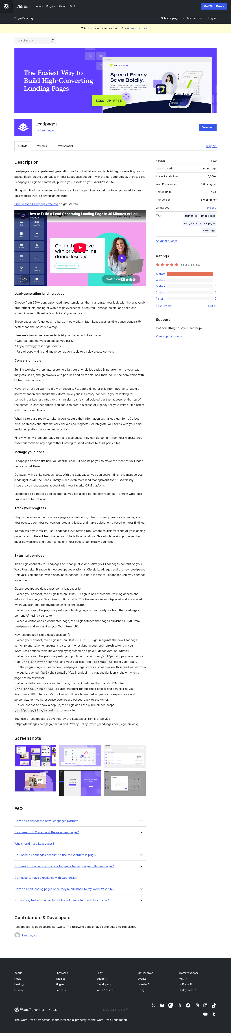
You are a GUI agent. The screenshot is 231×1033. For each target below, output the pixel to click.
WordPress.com (190, 972)
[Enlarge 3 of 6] (96, 749)
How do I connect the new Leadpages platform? (47, 821)
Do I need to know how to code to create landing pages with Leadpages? (64, 866)
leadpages (209, 223)
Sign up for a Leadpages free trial (36, 204)
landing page (208, 215)
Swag (143, 990)
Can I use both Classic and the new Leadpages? (46, 832)
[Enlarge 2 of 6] (51, 774)
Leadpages (47, 130)
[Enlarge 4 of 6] (96, 774)
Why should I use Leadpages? (34, 843)
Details (22, 146)
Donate (144, 984)
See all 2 (212, 207)
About (18, 972)
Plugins (60, 984)
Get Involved (145, 972)
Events (142, 978)
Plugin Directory (24, 18)
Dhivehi (53, 1010)
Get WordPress (214, 6)
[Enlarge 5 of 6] (141, 749)
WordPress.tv (106, 990)
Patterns (61, 990)
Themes (60, 978)
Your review (163, 306)
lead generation (192, 223)
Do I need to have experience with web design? (46, 877)
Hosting (19, 984)
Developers (104, 984)
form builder (191, 215)
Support (211, 146)
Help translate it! (140, 28)
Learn (100, 972)
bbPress (185, 984)
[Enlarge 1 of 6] (51, 749)
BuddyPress (188, 990)
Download (207, 127)
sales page (209, 230)
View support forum (169, 336)
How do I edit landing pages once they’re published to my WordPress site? (64, 889)
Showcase (62, 972)
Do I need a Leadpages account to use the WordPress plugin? (55, 855)
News (17, 978)
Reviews (41, 146)
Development (64, 146)
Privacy (18, 990)
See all (212, 306)
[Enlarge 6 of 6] (141, 775)
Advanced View (166, 241)
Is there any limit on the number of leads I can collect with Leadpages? (61, 900)
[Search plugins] (52, 40)
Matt (183, 978)
